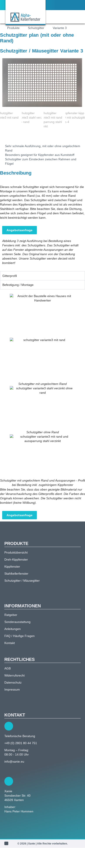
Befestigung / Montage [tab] (18, 285)
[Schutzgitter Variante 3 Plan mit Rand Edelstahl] (42, 82)
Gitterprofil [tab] (9, 276)
